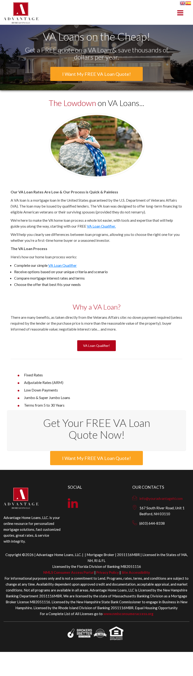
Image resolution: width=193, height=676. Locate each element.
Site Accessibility (135, 572)
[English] (182, 2)
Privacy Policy (107, 572)
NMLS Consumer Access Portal (68, 572)
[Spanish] (188, 2)
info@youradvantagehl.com (161, 498)
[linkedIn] (73, 506)
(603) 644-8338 (152, 523)
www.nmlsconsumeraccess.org (128, 614)
